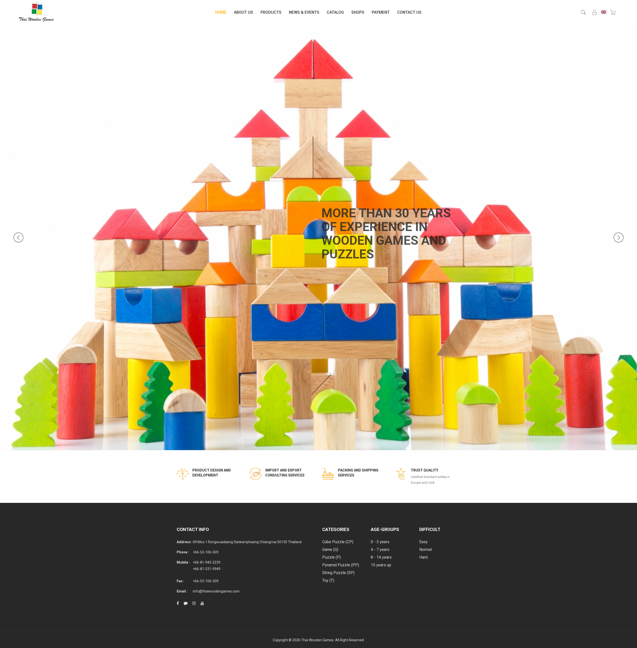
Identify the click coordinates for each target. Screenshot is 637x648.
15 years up (381, 565)
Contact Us (409, 12)
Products (271, 12)
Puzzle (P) (331, 557)
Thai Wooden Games (317, 640)
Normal (425, 549)
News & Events (304, 12)
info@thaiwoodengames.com (216, 591)
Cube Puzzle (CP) (337, 541)
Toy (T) (328, 580)
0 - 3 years (380, 541)
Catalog (335, 12)
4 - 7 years (380, 549)
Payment (381, 12)
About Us (243, 12)
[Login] (594, 12)
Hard (423, 557)
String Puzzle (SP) (338, 572)
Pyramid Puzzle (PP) (340, 565)
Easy (423, 541)
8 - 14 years (381, 557)
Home (220, 12)
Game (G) (330, 549)
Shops (357, 12)
